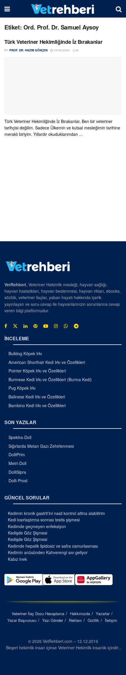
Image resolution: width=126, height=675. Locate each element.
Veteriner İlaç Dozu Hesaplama (38, 613)
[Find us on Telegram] (76, 326)
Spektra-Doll (19, 437)
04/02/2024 (61, 50)
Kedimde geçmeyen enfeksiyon (37, 526)
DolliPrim (16, 454)
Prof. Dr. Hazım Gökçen (28, 50)
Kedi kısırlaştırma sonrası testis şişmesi (44, 520)
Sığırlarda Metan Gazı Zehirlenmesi (41, 446)
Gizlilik (93, 620)
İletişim (111, 620)
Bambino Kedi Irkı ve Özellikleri (37, 405)
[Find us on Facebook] (5, 326)
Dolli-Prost (18, 480)
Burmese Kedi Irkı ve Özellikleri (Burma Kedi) (50, 379)
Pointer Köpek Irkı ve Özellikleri (37, 371)
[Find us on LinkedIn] (25, 326)
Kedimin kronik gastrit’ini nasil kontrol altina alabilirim (56, 513)
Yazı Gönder (52, 620)
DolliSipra (17, 472)
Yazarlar (103, 613)
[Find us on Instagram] (56, 326)
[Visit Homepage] (63, 9)
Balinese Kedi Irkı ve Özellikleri (36, 397)
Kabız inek (17, 559)
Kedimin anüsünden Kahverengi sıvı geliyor (48, 552)
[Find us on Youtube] (45, 326)
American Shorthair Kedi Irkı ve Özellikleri (46, 362)
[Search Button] (119, 9)
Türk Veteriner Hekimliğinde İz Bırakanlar (53, 42)
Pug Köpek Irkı (21, 388)
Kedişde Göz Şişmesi (27, 533)
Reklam (75, 620)
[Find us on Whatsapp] (66, 326)
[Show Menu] (7, 9)
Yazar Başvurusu (21, 620)
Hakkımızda (80, 613)
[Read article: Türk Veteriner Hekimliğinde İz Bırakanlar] (63, 86)
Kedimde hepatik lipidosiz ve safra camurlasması (53, 546)
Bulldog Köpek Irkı (25, 353)
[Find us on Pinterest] (35, 326)
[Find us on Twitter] (15, 326)
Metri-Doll (17, 463)
